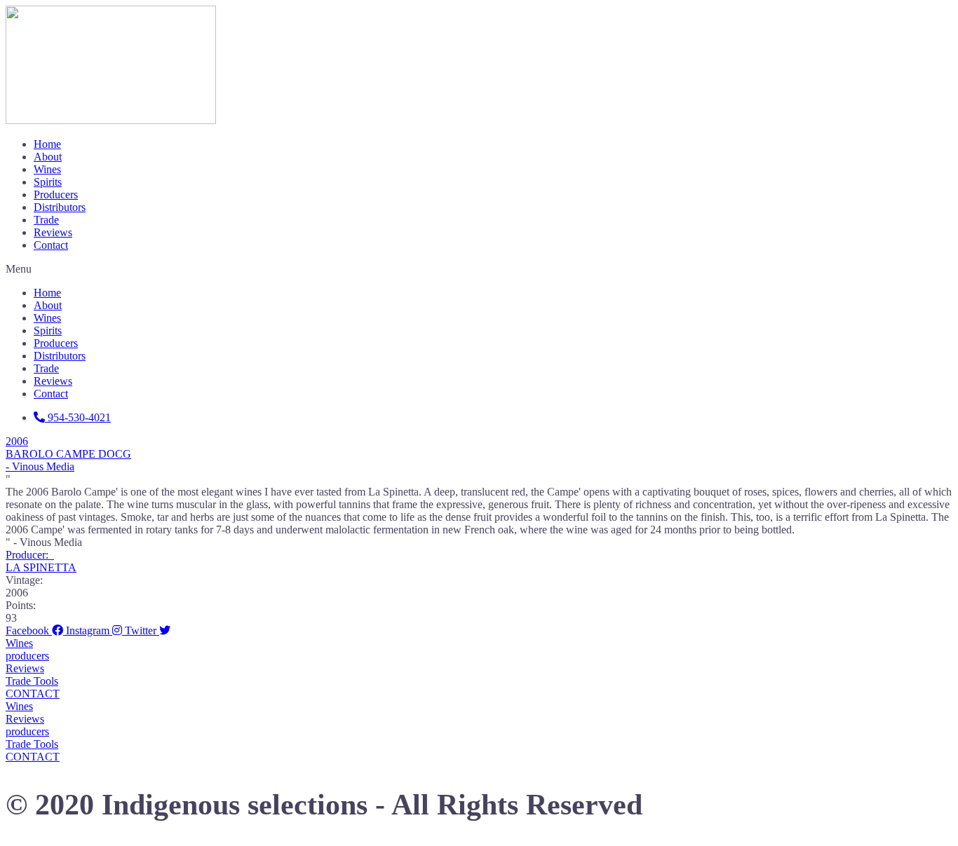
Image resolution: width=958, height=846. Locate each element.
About (48, 157)
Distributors (60, 207)
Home (47, 144)
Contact (51, 245)
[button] (479, 269)
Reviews (53, 232)
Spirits (48, 182)
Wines (47, 169)
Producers (56, 194)
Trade (46, 220)
